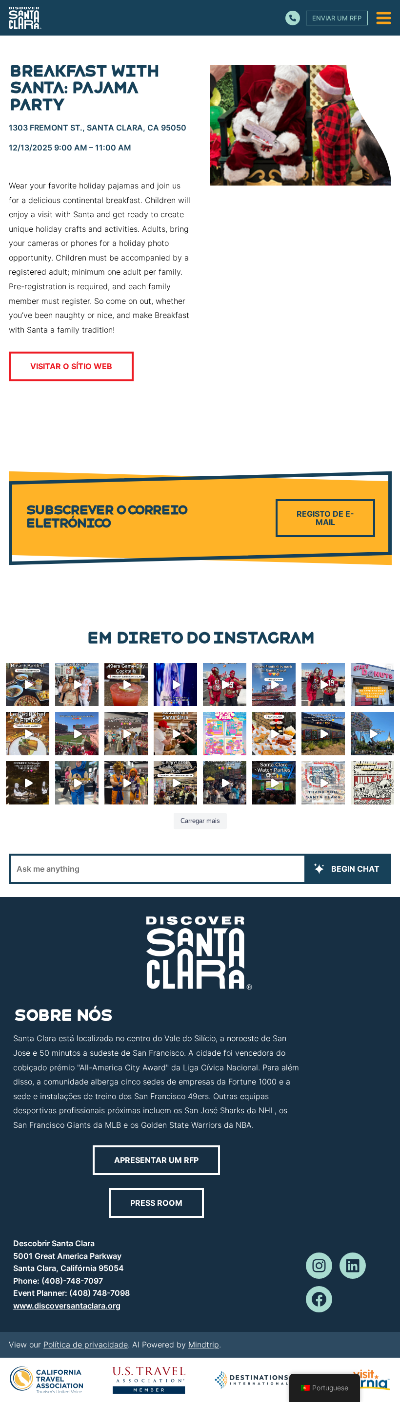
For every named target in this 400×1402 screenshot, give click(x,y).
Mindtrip (203, 1344)
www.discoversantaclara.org (66, 1305)
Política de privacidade (85, 1344)
